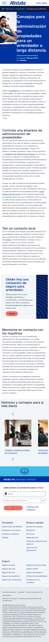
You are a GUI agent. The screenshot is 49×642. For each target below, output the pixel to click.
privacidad (20, 592)
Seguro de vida (8, 572)
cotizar (12, 314)
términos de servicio (9, 592)
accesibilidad (7, 595)
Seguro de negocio (34, 572)
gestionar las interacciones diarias (20, 154)
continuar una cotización (32, 508)
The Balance (13, 90)
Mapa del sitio (32, 537)
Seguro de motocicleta (36, 565)
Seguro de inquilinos (11, 576)
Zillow (9, 240)
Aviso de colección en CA (34, 592)
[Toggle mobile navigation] (4, 3)
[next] (12, 459)
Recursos (9, 9)
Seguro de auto (8, 565)
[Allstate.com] (18, 3)
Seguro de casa (8, 569)
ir (13, 508)
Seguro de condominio (12, 579)
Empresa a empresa (10, 534)
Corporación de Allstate (12, 526)
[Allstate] (2, 9)
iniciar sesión (41, 3)
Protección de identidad (36, 576)
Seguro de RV (32, 569)
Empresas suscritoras (11, 530)
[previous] (12, 414)
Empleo (5, 537)
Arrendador (20, 9)
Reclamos (30, 530)
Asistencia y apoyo (34, 526)
